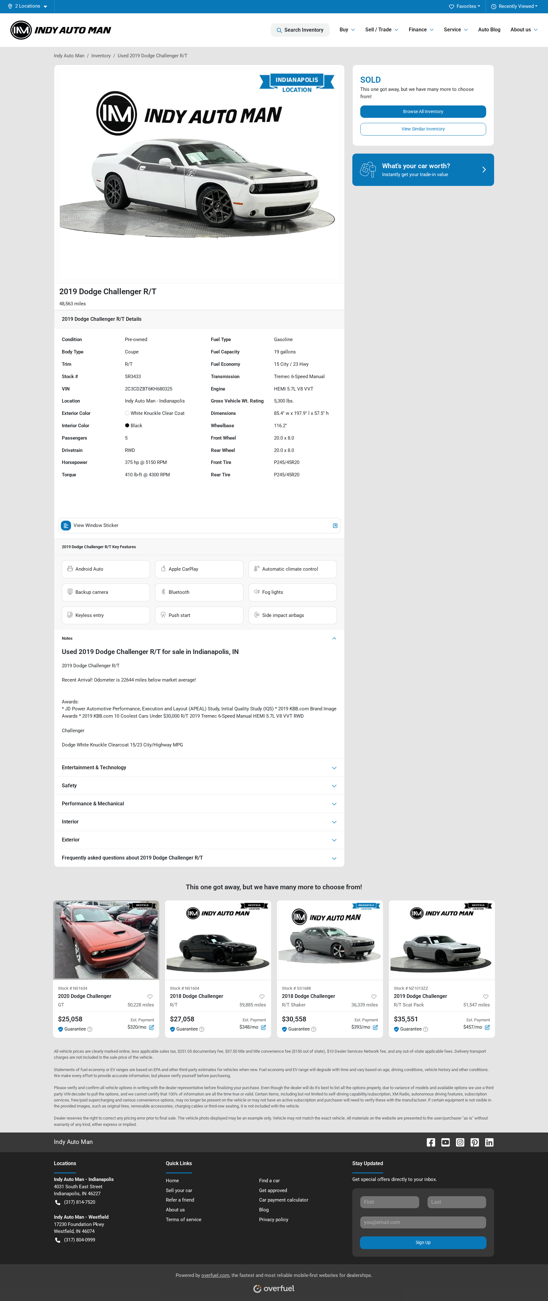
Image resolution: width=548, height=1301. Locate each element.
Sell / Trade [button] (378, 30)
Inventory (101, 56)
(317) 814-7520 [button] (79, 1202)
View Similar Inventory (423, 128)
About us (175, 1210)
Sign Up (423, 1242)
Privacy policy (273, 1219)
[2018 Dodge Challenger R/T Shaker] (330, 940)
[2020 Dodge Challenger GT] (106, 940)
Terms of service (183, 1219)
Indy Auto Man (69, 56)
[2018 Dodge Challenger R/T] (218, 940)
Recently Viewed (516, 6)
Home (172, 1181)
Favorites (466, 6)
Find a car (269, 1181)
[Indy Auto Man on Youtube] (443, 1142)
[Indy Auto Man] (61, 30)
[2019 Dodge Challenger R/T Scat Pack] (442, 940)
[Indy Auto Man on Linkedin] (487, 1142)
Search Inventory (303, 30)
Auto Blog (489, 30)
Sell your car (179, 1190)
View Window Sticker (96, 525)
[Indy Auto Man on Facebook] (428, 1142)
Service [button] (452, 30)
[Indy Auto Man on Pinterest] (472, 1142)
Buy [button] (344, 30)
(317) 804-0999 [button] (79, 1240)
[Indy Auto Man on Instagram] (457, 1142)
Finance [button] (418, 30)
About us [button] (521, 30)
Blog (264, 1210)
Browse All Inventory (423, 111)
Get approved (273, 1190)
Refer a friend (180, 1200)
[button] (30, 6)
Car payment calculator (283, 1200)
